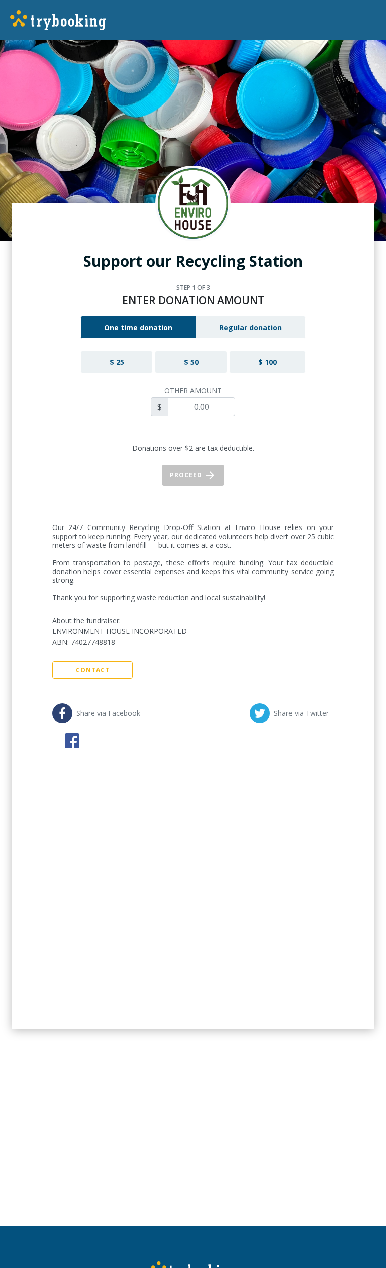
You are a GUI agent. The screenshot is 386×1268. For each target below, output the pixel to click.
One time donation (138, 327)
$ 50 (191, 362)
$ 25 (117, 362)
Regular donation (250, 327)
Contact (93, 670)
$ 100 (267, 362)
